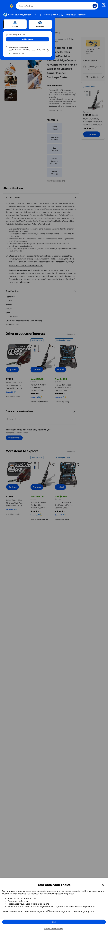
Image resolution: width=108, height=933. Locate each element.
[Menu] (4, 6)
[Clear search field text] (91, 6)
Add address (27, 39)
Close (54, 922)
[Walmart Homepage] (11, 6)
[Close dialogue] (103, 885)
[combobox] (57, 6)
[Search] (95, 6)
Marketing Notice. (38, 911)
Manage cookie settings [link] (53, 928)
